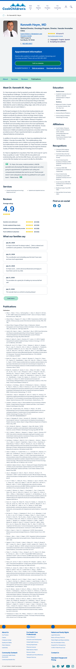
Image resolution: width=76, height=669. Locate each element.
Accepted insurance (21, 68)
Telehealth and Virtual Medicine (35, 654)
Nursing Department (32, 644)
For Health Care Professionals (32, 633)
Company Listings (6, 640)
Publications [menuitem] (36, 79)
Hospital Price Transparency (58, 645)
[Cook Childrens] (13, 7)
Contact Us (55, 653)
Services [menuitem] (14, 79)
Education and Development (34, 639)
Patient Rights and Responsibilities (60, 640)
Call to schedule (38, 63)
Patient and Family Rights (60, 632)
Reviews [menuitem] (24, 79)
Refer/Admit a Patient (32, 649)
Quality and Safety (7, 642)
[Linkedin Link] (53, 666)
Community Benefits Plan (8, 659)
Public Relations (6, 645)
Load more (10, 298)
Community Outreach (9, 653)
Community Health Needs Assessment (8, 656)
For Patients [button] (38, 7)
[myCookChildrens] (66, 7)
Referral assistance (38, 68)
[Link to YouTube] (59, 206)
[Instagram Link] (73, 666)
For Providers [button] (47, 7)
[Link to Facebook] (54, 206)
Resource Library (31, 652)
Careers (4, 637)
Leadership (5, 647)
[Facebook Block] (58, 666)
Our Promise (5, 635)
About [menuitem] (5, 79)
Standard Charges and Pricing (59, 659)
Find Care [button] (30, 7)
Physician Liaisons (31, 647)
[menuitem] (30, 7)
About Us (5, 632)
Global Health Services (32, 642)
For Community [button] (57, 7)
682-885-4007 (27, 43)
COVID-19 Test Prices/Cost (58, 647)
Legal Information (55, 635)
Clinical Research (31, 637)
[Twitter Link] (62, 666)
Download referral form (54, 68)
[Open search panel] (71, 7)
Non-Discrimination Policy (58, 642)
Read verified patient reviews (55, 36)
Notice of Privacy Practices (58, 637)
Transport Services (31, 657)
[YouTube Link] (68, 666)
